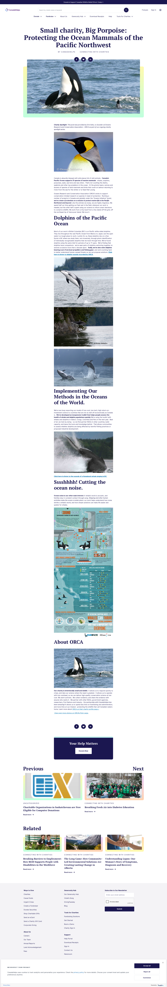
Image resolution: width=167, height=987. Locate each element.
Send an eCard (29, 917)
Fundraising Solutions (72, 916)
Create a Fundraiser (31, 906)
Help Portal (68, 939)
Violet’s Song (69, 898)
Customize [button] (147, 978)
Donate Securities (30, 910)
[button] (163, 963)
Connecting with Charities (94, 52)
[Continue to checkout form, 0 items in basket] (161, 10)
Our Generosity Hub (71, 894)
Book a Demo (69, 924)
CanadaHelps (68, 52)
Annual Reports (29, 943)
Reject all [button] (147, 972)
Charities (27, 894)
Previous (33, 768)
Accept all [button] (146, 966)
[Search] (126, 10)
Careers (26, 936)
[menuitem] (38, 16)
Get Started (68, 920)
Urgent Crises (29, 902)
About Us (63, 16)
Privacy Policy (6, 985)
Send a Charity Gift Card (33, 921)
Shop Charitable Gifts (32, 914)
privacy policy (79, 972)
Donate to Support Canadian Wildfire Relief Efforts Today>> (84, 2)
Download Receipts (97, 16)
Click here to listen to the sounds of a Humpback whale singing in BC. (80, 476)
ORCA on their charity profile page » (85, 709)
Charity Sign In (69, 928)
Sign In (153, 10)
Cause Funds (28, 898)
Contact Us (68, 950)
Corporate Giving (30, 925)
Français (145, 10)
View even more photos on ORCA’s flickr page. (71, 713)
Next (138, 768)
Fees (25, 951)
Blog (65, 906)
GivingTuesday (69, 902)
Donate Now (83, 751)
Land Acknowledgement (32, 947)
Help (110, 16)
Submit (119, 909)
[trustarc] (160, 985)
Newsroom (68, 954)
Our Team (27, 940)
